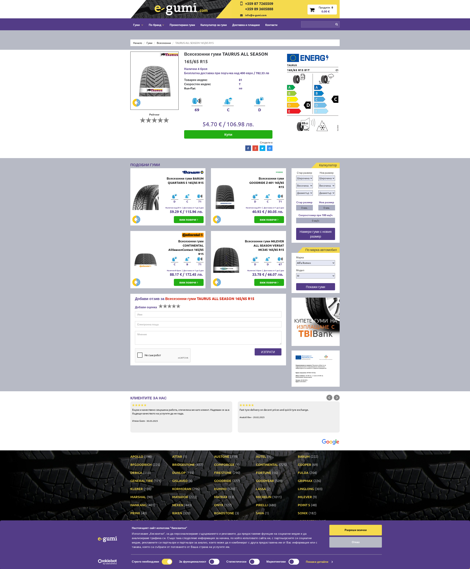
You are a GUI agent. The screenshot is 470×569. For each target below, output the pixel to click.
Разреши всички (356, 530)
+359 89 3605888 (259, 8)
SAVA (260, 513)
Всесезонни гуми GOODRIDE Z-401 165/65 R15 (266, 182)
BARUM (304, 456)
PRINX (135, 513)
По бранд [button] (155, 25)
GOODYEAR (265, 480)
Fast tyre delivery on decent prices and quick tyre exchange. (274, 413)
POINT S (304, 505)
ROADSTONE (224, 513)
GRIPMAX (305, 480)
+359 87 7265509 (259, 3)
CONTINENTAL (267, 464)
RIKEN (177, 513)
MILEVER (305, 497)
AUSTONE (221, 456)
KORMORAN (181, 489)
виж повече (188, 219)
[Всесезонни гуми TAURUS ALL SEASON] (154, 81)
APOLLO (136, 456)
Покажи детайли (317, 561)
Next (337, 398)
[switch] (214, 562)
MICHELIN (263, 497)
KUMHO (220, 489)
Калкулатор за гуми (213, 25)
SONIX (303, 513)
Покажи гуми (315, 287)
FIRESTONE (223, 472)
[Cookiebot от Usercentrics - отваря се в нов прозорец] (107, 562)
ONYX (218, 505)
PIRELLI (262, 505)
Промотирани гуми (182, 25)
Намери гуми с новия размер (316, 234)
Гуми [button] (136, 25)
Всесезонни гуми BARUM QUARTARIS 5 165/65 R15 (185, 180)
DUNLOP (179, 472)
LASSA (261, 489)
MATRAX (220, 497)
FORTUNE (263, 472)
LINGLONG (306, 489)
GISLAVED (180, 480)
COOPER (304, 464)
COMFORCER (224, 464)
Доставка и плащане (246, 25)
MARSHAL (138, 497)
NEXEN (177, 505)
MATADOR (180, 497)
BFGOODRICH (141, 464)
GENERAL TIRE (141, 480)
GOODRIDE (222, 480)
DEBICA (136, 472)
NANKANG (138, 505)
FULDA (303, 472)
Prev (329, 398)
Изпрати (268, 352)
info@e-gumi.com (256, 15)
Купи (228, 134)
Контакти (271, 25)
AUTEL (261, 456)
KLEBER (136, 489)
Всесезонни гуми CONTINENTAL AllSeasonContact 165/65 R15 (186, 247)
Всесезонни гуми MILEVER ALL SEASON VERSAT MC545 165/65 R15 (264, 245)
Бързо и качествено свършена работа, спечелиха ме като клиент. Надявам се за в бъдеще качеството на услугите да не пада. (180, 415)
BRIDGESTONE (183, 464)
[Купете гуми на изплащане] (316, 321)
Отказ (355, 542)
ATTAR (177, 456)
